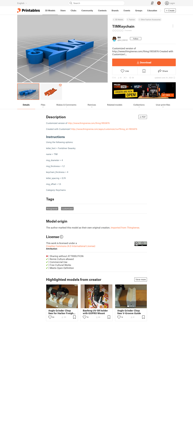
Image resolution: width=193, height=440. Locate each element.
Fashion (132, 19)
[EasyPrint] (152, 3)
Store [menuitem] (63, 10)
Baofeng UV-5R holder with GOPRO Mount (95, 312)
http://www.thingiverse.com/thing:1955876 (89, 123)
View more (140, 279)
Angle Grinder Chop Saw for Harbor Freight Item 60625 (61, 312)
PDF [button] (144, 117)
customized (67, 208)
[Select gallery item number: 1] (57, 306)
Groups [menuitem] (138, 10)
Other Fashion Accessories (151, 19)
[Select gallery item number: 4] (64, 306)
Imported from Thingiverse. (125, 227)
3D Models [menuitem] (50, 10)
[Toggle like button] (50, 317)
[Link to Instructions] (67, 137)
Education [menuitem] (152, 10)
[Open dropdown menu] (173, 26)
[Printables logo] (28, 10)
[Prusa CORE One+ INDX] (144, 90)
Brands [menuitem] (115, 10)
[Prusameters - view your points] (159, 3)
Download (145, 62)
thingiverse (52, 208)
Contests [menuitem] (102, 10)
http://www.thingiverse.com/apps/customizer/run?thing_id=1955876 (104, 129)
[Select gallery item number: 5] (66, 306)
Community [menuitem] (87, 10)
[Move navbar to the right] (160, 10)
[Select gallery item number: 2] (59, 306)
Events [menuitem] (127, 10)
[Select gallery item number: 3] (62, 306)
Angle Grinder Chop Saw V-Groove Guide (129, 312)
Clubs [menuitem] (73, 10)
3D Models (119, 19)
